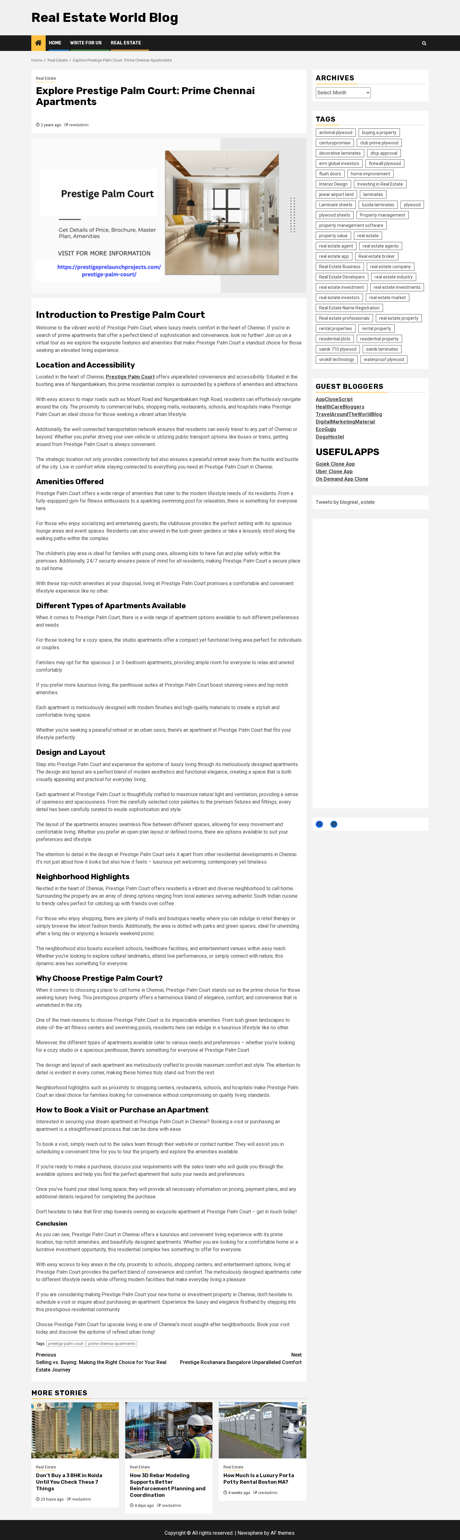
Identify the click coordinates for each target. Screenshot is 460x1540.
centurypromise (334, 142)
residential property (379, 338)
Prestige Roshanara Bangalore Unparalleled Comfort (241, 1358)
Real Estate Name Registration (349, 307)
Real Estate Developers (342, 276)
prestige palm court (66, 1343)
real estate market (387, 297)
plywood (412, 204)
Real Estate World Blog (104, 17)
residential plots (334, 338)
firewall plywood (385, 163)
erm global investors (339, 163)
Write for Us (86, 43)
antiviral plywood (335, 132)
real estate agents (381, 245)
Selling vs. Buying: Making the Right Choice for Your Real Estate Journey (101, 1362)
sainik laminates (382, 348)
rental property (376, 328)
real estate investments (397, 286)
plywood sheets (334, 214)
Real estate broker (377, 255)
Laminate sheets (335, 204)
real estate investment (341, 286)
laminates (373, 194)
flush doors (330, 173)
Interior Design (333, 183)
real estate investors (339, 297)
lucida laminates (378, 204)
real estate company (390, 266)
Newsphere (250, 1533)
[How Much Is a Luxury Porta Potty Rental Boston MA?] (262, 1430)
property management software (351, 225)
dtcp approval (384, 152)
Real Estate (126, 43)
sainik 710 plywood (337, 348)
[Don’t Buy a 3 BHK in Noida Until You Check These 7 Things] (75, 1430)
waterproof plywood (384, 359)
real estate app (334, 255)
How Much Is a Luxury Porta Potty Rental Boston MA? (258, 1478)
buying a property (379, 132)
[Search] (424, 43)
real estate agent (336, 245)
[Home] (38, 43)
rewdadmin (79, 125)
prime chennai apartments (111, 1343)
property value (333, 235)
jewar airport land (336, 194)
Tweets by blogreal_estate (345, 502)
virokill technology (336, 359)
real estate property (398, 317)
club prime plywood (379, 142)
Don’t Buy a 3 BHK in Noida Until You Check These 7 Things (69, 1482)
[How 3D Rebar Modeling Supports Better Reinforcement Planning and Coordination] (169, 1430)
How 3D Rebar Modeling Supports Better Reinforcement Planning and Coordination (168, 1485)
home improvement (370, 173)
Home (55, 43)
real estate (368, 235)
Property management (382, 214)
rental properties (335, 328)
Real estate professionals (344, 317)
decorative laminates (340, 152)
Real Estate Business (339, 266)
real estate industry (394, 276)
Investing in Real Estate (380, 183)
